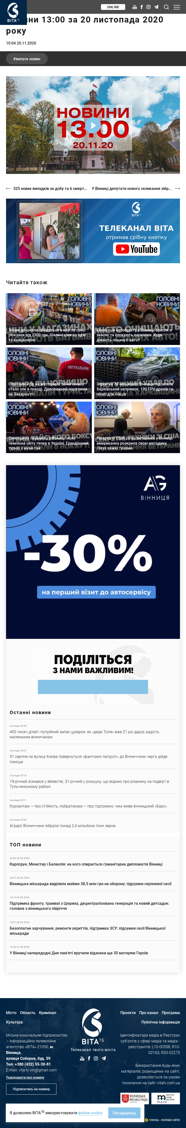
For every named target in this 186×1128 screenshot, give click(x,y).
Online (113, 7)
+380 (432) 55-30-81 (33, 1064)
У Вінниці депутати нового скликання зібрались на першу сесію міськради (136, 188)
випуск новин (28, 58)
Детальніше (93, 731)
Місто (11, 1012)
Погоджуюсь (124, 1112)
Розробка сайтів (170, 1120)
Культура (14, 1021)
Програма (171, 1012)
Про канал (148, 1012)
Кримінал (47, 1012)
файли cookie (90, 1112)
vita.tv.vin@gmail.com (38, 1069)
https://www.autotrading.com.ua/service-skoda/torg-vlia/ (93, 552)
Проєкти (128, 1012)
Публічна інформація (160, 1021)
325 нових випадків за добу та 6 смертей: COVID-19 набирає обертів (50, 188)
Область (27, 1012)
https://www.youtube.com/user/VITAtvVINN (93, 231)
